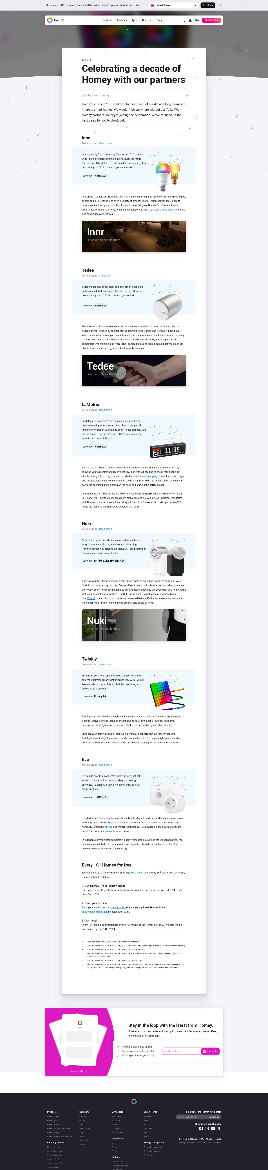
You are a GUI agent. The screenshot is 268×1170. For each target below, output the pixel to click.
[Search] (183, 20)
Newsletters (84, 1140)
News (86, 60)
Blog (81, 1132)
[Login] (190, 20)
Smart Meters (53, 1167)
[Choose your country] (197, 20)
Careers (82, 1116)
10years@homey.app (96, 911)
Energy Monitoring (152, 1151)
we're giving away (140, 872)
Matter (147, 1132)
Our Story (83, 1120)
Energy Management (153, 1147)
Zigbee (147, 1120)
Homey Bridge (53, 1132)
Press (82, 1136)
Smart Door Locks (55, 1151)
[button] (173, 5)
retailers (152, 890)
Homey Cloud (53, 1116)
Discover (147, 20)
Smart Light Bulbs (55, 1163)
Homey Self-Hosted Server (58, 1128)
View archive (78, 1071)
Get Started (117, 1116)
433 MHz (148, 1128)
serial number (118, 907)
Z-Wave (147, 1116)
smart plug (151, 476)
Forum (114, 1147)
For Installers (117, 1162)
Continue (208, 5)
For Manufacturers (120, 1166)
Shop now (104, 143)
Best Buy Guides (55, 1142)
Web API (115, 1124)
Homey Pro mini (54, 1124)
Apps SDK (116, 1120)
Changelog (116, 1128)
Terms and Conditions (211, 1143)
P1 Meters (148, 1155)
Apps (134, 20)
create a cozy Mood (163, 209)
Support (161, 20)
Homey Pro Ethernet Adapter (59, 1136)
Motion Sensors (54, 1147)
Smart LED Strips (54, 1159)
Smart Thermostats (55, 1155)
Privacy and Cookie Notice (190, 1143)
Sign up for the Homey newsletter (203, 1111)
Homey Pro (52, 1120)
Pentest (115, 1151)
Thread (91, 598)
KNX (146, 1124)
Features (122, 20)
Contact (82, 1144)
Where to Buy (85, 1128)
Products (107, 20)
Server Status (117, 1132)
